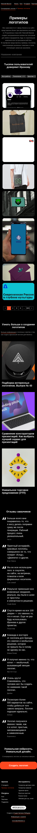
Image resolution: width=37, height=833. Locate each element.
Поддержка (4, 802)
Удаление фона (23, 790)
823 (28, 308)
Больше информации (8, 332)
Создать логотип (18, 765)
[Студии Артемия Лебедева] (18, 808)
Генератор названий (24, 788)
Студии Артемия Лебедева (22, 813)
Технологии (17, 76)
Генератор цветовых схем (26, 785)
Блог (2, 796)
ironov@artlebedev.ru (18, 821)
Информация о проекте (18, 816)
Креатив (30, 76)
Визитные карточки (24, 793)
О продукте (4, 785)
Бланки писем (22, 796)
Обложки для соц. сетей (25, 798)
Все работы (6, 76)
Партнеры (4, 799)
